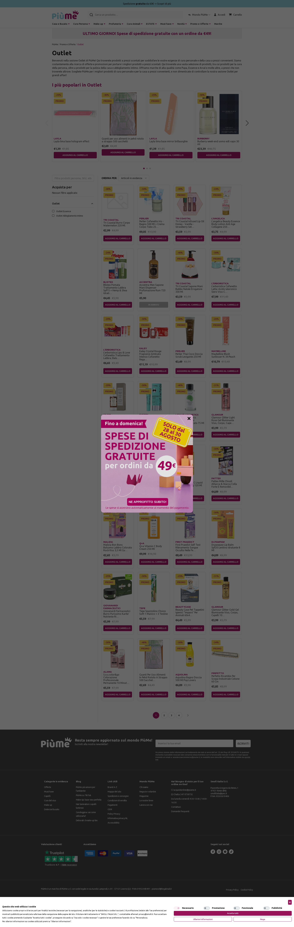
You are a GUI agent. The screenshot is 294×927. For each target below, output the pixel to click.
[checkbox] (177, 908)
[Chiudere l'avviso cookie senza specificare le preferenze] (290, 902)
